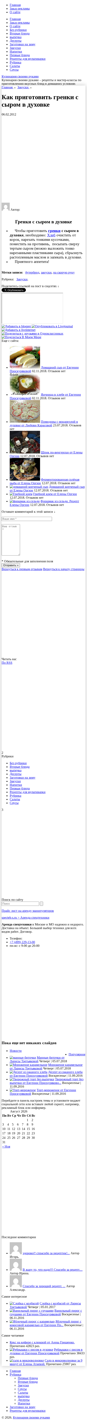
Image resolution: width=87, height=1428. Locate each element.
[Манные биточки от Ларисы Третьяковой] (23, 1057)
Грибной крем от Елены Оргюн (55, 494)
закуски (46, 272)
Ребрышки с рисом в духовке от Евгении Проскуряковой (46, 1351)
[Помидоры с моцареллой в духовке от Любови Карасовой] (25, 421)
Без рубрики (18, 30)
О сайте (15, 12)
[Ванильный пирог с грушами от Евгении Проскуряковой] (32, 1310)
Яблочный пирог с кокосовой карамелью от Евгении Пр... (45, 1323)
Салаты (15, 66)
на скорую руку (64, 272)
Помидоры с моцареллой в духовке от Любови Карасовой (44, 423)
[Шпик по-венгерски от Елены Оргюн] (25, 452)
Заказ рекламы (20, 8)
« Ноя (6, 1146)
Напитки (16, 51)
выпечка (15, 37)
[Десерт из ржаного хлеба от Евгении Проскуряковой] (28, 1072)
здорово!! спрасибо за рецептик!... (46, 1253)
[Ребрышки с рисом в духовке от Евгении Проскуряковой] (31, 1349)
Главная (15, 5)
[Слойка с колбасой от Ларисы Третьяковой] (24, 1303)
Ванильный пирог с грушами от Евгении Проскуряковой (46, 1312)
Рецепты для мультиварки (28, 58)
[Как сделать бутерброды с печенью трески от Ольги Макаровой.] (16, 1286)
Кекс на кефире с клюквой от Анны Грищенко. (42, 1342)
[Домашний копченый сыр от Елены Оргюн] (29, 486)
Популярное (77, 1054)
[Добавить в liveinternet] (18, 330)
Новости (16, 1050)
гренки (54, 231)
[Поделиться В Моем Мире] (21, 337)
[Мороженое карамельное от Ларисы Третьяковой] (28, 1064)
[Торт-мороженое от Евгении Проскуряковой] (23, 1090)
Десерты (15, 40)
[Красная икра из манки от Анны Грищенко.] (16, 1253)
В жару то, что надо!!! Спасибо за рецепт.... (53, 1269)
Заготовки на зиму (22, 44)
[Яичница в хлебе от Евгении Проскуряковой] (25, 394)
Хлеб (51, 235)
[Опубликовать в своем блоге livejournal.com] (52, 326)
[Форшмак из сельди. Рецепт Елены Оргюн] (25, 501)
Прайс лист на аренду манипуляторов (28, 910)
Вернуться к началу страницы (63, 569)
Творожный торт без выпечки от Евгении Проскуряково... (46, 1081)
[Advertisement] (43, 159)
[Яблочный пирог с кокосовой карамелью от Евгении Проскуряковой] (32, 1321)
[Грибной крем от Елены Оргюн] (21, 494)
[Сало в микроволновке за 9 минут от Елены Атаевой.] (27, 1360)
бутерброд (32, 272)
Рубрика (15, 62)
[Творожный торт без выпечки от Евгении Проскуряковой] (32, 1079)
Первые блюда (20, 55)
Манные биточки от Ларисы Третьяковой (37, 1059)
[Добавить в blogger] (17, 326)
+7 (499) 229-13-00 (22, 942)
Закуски (15, 48)
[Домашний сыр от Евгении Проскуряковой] (25, 367)
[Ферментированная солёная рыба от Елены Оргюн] (25, 479)
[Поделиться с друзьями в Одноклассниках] (32, 333)
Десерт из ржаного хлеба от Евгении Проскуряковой (46, 1073)
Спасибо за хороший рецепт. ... (44, 1286)
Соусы (14, 69)
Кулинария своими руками (20, 76)
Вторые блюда (20, 33)
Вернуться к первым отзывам (22, 569)
